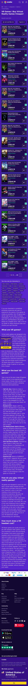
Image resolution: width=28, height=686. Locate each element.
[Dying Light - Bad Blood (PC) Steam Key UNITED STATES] (14, 142)
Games (18, 6)
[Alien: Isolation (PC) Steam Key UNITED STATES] (14, 67)
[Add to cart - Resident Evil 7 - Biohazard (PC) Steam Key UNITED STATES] (24, 157)
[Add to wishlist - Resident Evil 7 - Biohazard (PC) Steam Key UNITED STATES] (25, 150)
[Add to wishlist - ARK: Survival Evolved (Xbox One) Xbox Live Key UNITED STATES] (25, 212)
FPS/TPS (22, 288)
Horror (4, 303)
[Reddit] (24, 621)
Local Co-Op (13, 299)
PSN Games (14, 283)
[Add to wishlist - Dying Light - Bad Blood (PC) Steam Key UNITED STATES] (25, 138)
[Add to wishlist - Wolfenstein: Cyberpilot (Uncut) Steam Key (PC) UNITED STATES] (25, 76)
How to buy (4, 596)
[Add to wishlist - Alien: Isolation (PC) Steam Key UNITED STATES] (25, 64)
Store (6, 6)
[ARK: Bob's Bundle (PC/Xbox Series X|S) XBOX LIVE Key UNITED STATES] (14, 179)
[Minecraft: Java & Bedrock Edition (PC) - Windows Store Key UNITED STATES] (14, 92)
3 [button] (13, 275)
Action (15, 286)
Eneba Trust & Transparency (8, 589)
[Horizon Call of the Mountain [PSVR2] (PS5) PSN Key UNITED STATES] (14, 55)
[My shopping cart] (23, 2)
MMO (11, 294)
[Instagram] (20, 621)
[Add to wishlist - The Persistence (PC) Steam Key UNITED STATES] (25, 249)
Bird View (22, 301)
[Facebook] (15, 621)
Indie (10, 286)
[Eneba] (8, 2)
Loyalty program (5, 600)
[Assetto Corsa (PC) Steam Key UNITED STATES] (14, 191)
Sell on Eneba (5, 620)
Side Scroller (14, 301)
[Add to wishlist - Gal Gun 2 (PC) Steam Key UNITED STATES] (25, 200)
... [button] (15, 275)
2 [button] (11, 275)
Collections (4, 598)
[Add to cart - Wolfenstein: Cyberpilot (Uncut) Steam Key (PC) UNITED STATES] (24, 83)
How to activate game (19, 598)
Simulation (15, 288)
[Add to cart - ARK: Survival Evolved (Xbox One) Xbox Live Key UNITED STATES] (24, 219)
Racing (4, 290)
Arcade (18, 292)
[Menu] (2, 2)
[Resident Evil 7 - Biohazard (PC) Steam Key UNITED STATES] (14, 154)
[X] (17, 621)
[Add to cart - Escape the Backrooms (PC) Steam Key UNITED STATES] (24, 46)
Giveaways (4, 610)
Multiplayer (5, 299)
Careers (3, 587)
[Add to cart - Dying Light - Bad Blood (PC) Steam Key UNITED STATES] (24, 145)
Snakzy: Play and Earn (6, 614)
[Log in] (26, 2)
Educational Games (7, 297)
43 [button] (17, 275)
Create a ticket (17, 600)
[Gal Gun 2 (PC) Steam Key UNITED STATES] (14, 203)
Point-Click (11, 292)
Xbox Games (5, 283)
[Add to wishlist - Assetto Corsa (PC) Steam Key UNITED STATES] (25, 187)
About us (4, 584)
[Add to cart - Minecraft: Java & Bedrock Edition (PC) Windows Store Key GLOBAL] (24, 133)
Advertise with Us (5, 622)
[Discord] (22, 621)
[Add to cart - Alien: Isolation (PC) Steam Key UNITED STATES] (24, 71)
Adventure (21, 286)
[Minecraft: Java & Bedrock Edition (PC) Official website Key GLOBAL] (14, 105)
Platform (15, 290)
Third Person (5, 301)
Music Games (18, 294)
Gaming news (5, 608)
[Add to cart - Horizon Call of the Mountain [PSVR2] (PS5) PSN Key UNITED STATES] (24, 58)
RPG (3, 288)
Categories (12, 6)
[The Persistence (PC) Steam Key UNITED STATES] (14, 253)
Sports (9, 290)
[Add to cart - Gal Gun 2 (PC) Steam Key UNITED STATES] (24, 207)
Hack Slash (5, 294)
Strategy (8, 288)
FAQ (15, 596)
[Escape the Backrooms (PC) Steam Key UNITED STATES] (14, 43)
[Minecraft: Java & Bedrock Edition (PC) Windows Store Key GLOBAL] (14, 129)
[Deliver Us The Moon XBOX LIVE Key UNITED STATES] (14, 228)
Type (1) (21, 22)
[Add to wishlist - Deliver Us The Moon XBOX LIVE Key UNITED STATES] (25, 224)
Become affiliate (5, 612)
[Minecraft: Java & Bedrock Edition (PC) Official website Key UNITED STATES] (14, 30)
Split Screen (21, 299)
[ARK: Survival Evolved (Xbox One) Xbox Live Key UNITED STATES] (14, 216)
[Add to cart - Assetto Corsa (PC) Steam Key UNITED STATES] (24, 194)
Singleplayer (17, 297)
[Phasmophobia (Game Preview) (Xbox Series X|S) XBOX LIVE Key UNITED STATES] (14, 117)
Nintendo (4, 286)
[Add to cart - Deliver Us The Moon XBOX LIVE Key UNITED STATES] (24, 231)
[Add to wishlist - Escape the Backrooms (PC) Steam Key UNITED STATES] (25, 39)
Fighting (4, 292)
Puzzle (21, 290)
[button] (20, 275)
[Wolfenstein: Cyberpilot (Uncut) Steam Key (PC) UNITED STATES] (14, 80)
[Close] (26, 668)
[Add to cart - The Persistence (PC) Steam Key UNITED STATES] (24, 256)
